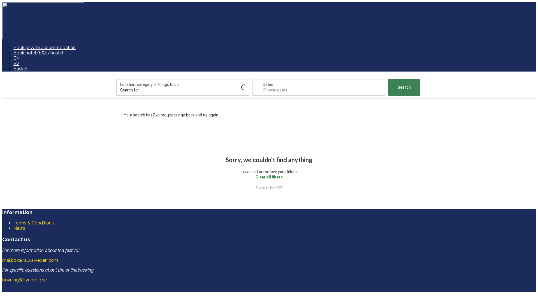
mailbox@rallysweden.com (30, 260)
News (19, 228)
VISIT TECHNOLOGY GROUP (37, 289)
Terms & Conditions (33, 223)
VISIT (279, 187)
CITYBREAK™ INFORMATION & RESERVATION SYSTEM (181, 289)
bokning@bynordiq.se (24, 280)
